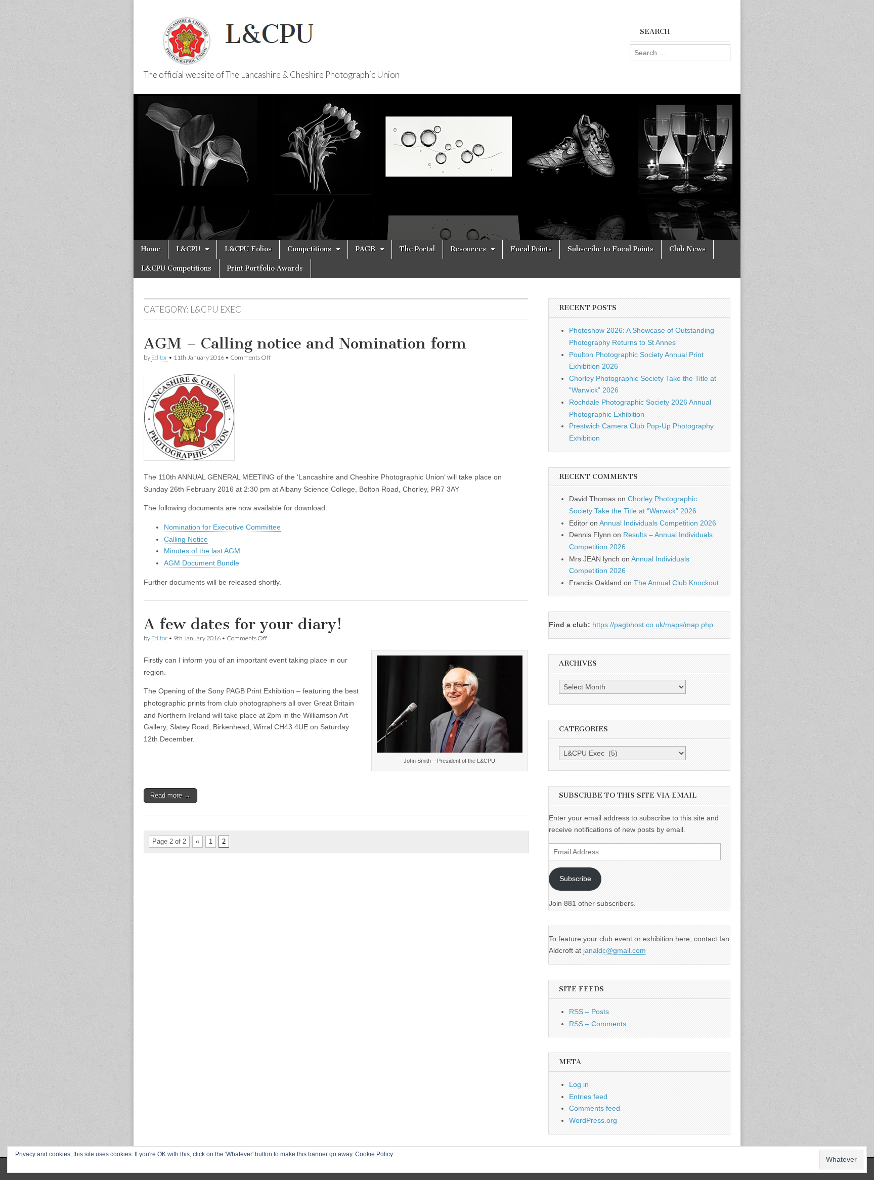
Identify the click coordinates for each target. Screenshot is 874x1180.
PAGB (365, 249)
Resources (468, 249)
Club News (687, 249)
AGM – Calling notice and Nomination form (305, 343)
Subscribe (575, 879)
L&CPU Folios (248, 249)
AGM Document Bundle (201, 563)
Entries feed (588, 1096)
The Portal (417, 249)
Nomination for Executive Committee (222, 527)
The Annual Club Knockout (676, 583)
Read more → (170, 795)
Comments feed (594, 1108)
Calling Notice (186, 539)
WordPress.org (593, 1120)
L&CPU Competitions (176, 268)
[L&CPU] (321, 35)
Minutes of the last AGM (202, 551)
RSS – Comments (597, 1024)
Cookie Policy (374, 1154)
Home (150, 249)
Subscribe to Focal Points (610, 249)
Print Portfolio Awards (265, 268)
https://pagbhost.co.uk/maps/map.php (652, 625)
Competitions (309, 249)
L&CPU (188, 249)
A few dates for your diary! (243, 624)
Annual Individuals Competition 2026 (657, 523)
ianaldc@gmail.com (614, 950)
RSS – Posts (589, 1012)
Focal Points (531, 249)
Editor (159, 357)
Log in (579, 1084)
